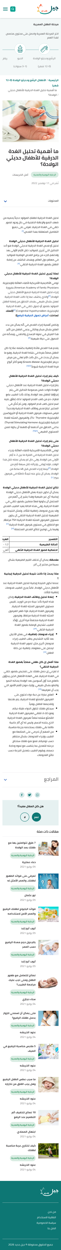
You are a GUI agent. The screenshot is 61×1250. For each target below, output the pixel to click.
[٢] (19, 263)
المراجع (51, 779)
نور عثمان (30, 895)
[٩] (34, 431)
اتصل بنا (51, 1228)
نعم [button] (36, 817)
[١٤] (44, 652)
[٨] (36, 431)
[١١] (7, 524)
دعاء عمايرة (29, 862)
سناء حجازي (29, 999)
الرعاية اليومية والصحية (45, 175)
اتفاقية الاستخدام (46, 1217)
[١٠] (52, 477)
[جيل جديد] (47, 9)
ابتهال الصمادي (26, 1131)
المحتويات (53, 200)
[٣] (49, 296)
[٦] (30, 366)
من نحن (52, 1212)
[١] (23, 231)
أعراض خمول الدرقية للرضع (33, 315)
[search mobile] (12, 9)
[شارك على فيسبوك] (21, 794)
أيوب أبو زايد (28, 928)
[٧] (28, 366)
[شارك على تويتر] (29, 794)
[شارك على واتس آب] (37, 794)
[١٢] (12, 528)
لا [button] (25, 817)
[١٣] (35, 629)
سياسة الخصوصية (46, 1223)
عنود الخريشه (28, 1032)
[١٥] (39, 689)
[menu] (5, 9)
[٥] (29, 338)
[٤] (14, 310)
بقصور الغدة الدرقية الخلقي (35, 264)
